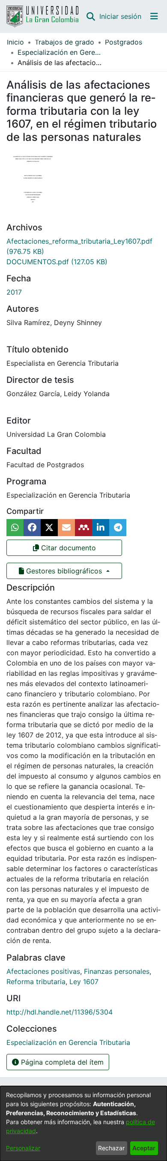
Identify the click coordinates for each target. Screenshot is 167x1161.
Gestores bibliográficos (64, 571)
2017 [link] (14, 292)
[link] (56, 261)
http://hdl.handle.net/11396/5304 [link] (59, 1012)
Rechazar (111, 1148)
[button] (90, 16)
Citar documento (67, 547)
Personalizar (23, 1148)
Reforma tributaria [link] (36, 981)
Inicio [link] (15, 42)
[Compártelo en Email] (66, 527)
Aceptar (143, 1148)
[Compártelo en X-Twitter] (49, 527)
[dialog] (83, 1123)
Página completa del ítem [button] (61, 1062)
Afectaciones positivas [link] (43, 971)
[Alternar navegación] (154, 16)
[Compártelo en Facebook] (32, 527)
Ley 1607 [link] (83, 981)
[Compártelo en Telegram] (117, 527)
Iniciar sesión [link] (120, 16)
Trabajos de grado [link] (64, 42)
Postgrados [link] (123, 42)
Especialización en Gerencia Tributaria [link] (60, 52)
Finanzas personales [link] (116, 971)
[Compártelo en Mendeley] (83, 527)
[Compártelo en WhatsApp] (15, 527)
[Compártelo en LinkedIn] (100, 527)
